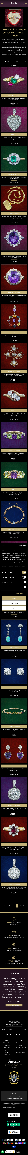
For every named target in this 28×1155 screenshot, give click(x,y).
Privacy (20, 1040)
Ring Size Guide (7, 1050)
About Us (7, 1040)
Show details (19, 593)
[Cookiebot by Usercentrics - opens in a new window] (19, 545)
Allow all (14, 598)
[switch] (24, 577)
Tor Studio (17, 1152)
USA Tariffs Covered (15, 1096)
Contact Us (7, 1054)
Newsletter (7, 1045)
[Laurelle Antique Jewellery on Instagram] (7, 1034)
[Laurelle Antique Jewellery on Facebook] (10, 1034)
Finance (7, 1052)
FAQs (20, 1045)
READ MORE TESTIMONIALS (14, 1005)
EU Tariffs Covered (14, 1093)
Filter (7, 61)
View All (22, 905)
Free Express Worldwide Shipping (15, 1098)
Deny (14, 608)
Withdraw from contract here (9, 1107)
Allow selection (14, 603)
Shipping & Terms (7, 1043)
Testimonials (7, 1047)
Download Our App (20, 1050)
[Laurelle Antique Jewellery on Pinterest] (16, 1034)
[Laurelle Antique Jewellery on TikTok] (20, 1034)
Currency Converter (21, 1043)
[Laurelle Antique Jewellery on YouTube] (13, 1034)
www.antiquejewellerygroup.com (14, 1025)
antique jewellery (19, 53)
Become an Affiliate (20, 1052)
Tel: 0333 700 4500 (21, 1047)
